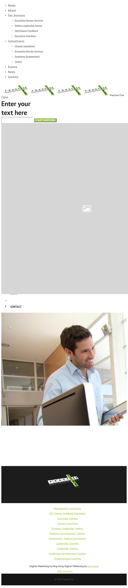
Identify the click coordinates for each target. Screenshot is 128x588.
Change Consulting (67, 523)
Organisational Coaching (67, 558)
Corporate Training (67, 518)
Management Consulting (67, 508)
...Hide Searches (64, 571)
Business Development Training (67, 533)
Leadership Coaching (67, 543)
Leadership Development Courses (67, 553)
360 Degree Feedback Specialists (67, 513)
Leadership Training (67, 548)
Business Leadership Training (67, 528)
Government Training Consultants (67, 538)
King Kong (92, 566)
